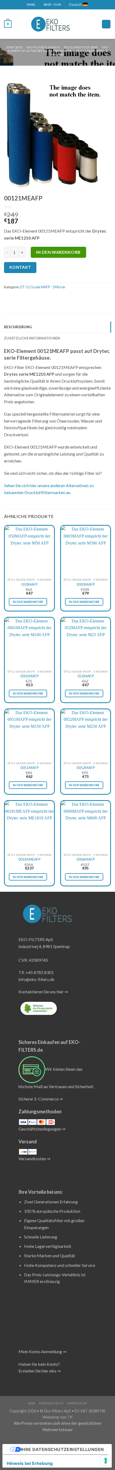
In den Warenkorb (58, 252)
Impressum (77, 1403)
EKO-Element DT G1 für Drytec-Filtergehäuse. (58, 49)
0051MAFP (29, 768)
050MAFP (29, 584)
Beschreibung (18, 327)
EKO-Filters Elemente (43, 47)
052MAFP (86, 676)
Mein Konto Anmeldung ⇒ (42, 1351)
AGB (32, 1403)
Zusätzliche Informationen (32, 338)
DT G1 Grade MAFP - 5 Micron (42, 287)
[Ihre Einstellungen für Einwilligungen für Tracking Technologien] (106, 1461)
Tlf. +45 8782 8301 (36, 972)
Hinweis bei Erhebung (30, 1463)
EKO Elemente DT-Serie (81, 47)
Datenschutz (51, 1403)
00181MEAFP (29, 859)
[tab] (57, 327)
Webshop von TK (58, 1417)
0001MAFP (29, 676)
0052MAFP (85, 768)
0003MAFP (85, 584)
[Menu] (106, 24)
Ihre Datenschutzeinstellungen (62, 1449)
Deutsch (75, 4)
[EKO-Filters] (51, 24)
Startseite (14, 47)
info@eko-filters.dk (36, 979)
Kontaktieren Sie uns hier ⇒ (43, 991)
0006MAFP (85, 859)
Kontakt (20, 267)
